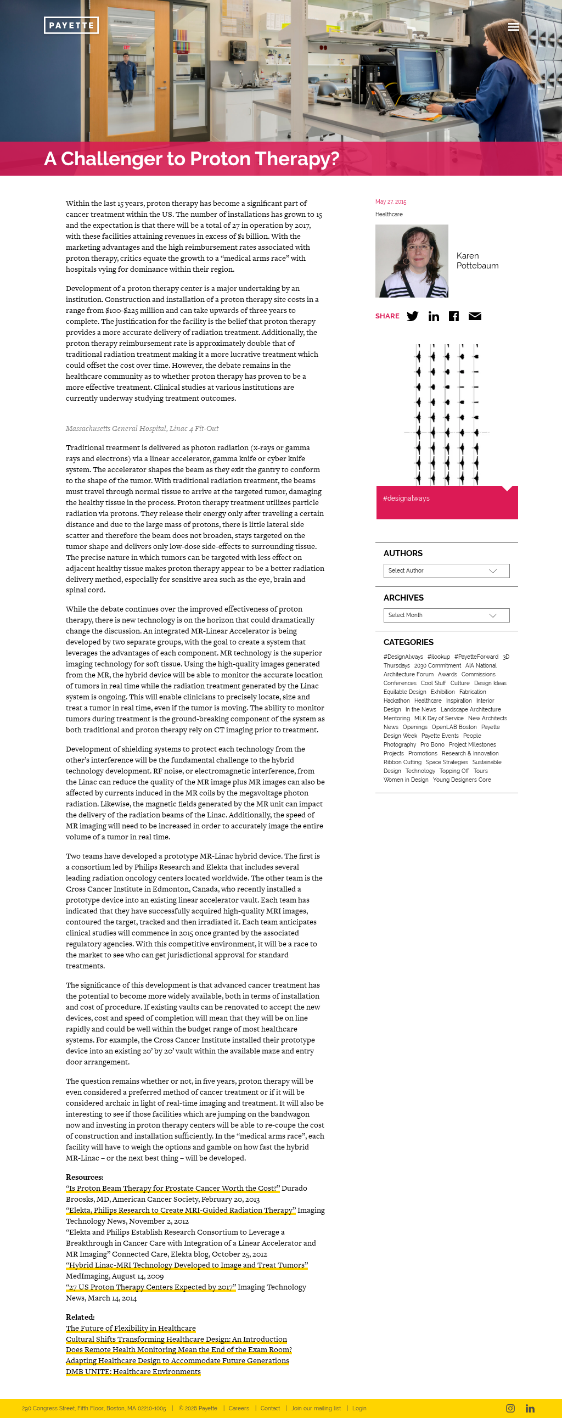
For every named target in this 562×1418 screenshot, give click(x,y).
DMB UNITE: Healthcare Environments (133, 1371)
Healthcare (389, 214)
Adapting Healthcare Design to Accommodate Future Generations (177, 1360)
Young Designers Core (462, 780)
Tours (481, 771)
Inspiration (459, 701)
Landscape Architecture (471, 710)
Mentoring (397, 718)
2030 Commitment (437, 666)
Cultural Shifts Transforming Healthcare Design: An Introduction (176, 1338)
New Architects (487, 718)
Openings (415, 727)
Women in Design (406, 780)
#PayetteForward (476, 657)
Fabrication (472, 692)
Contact (270, 1408)
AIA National (481, 666)
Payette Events (440, 736)
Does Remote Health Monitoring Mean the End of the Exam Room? (179, 1349)
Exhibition (443, 692)
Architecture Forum (409, 674)
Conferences (400, 683)
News (391, 727)
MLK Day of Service (439, 718)
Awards (447, 674)
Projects (394, 753)
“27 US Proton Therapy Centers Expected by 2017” (151, 1286)
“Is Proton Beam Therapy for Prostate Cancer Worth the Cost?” (173, 1187)
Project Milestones (472, 745)
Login (359, 1408)
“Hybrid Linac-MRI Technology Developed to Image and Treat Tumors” (187, 1264)
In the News (421, 710)
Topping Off (454, 771)
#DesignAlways (403, 657)
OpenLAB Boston (454, 727)
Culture (460, 683)
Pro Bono (432, 745)
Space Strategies (447, 762)
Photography (400, 745)
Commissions (479, 674)
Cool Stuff (433, 683)
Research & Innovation (470, 753)
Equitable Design (405, 692)
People (472, 736)
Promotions (422, 753)
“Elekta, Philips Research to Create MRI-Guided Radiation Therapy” (181, 1209)
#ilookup (439, 657)
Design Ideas (490, 683)
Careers (239, 1408)
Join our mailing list (316, 1408)
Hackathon (397, 701)
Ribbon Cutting (403, 762)
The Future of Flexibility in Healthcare (131, 1327)
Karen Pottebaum (478, 261)
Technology (420, 771)
